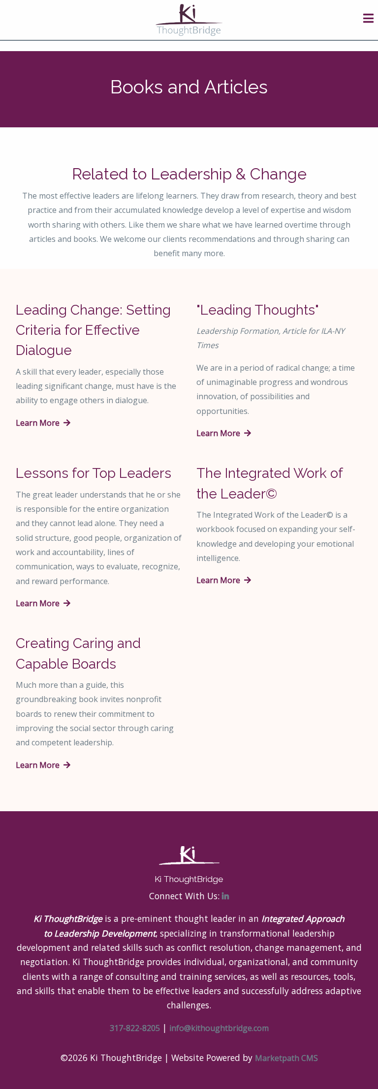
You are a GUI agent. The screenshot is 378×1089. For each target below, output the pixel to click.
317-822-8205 (135, 1028)
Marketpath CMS (286, 1058)
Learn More (39, 422)
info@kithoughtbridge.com (219, 1028)
